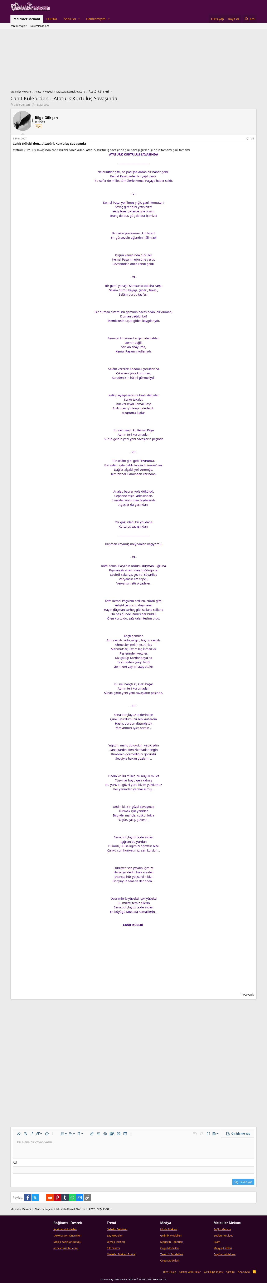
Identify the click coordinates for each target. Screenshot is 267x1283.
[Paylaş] (247, 138)
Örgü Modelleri (169, 1248)
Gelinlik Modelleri (170, 1235)
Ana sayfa (244, 1272)
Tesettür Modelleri (171, 1254)
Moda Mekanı (168, 1229)
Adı (15, 1162)
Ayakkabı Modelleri (65, 1229)
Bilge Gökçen (22, 105)
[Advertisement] (133, 60)
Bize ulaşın (169, 1272)
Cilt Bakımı (113, 1248)
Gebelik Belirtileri (117, 1229)
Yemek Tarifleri (116, 1242)
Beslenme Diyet (223, 1235)
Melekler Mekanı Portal (121, 1254)
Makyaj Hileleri (223, 1248)
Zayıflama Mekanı (225, 1254)
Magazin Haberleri (171, 1242)
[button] (72, 19)
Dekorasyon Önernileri (67, 1235)
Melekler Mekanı (27, 19)
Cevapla (249, 994)
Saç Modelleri (115, 1235)
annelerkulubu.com (65, 1248)
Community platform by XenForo (134, 1279)
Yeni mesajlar (18, 26)
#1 (252, 138)
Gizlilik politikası (213, 1272)
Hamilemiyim (96, 19)
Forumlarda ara (39, 26)
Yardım (230, 1272)
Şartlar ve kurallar (190, 1272)
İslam (217, 1242)
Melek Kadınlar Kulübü (67, 1242)
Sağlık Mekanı (222, 1229)
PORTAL (52, 19)
